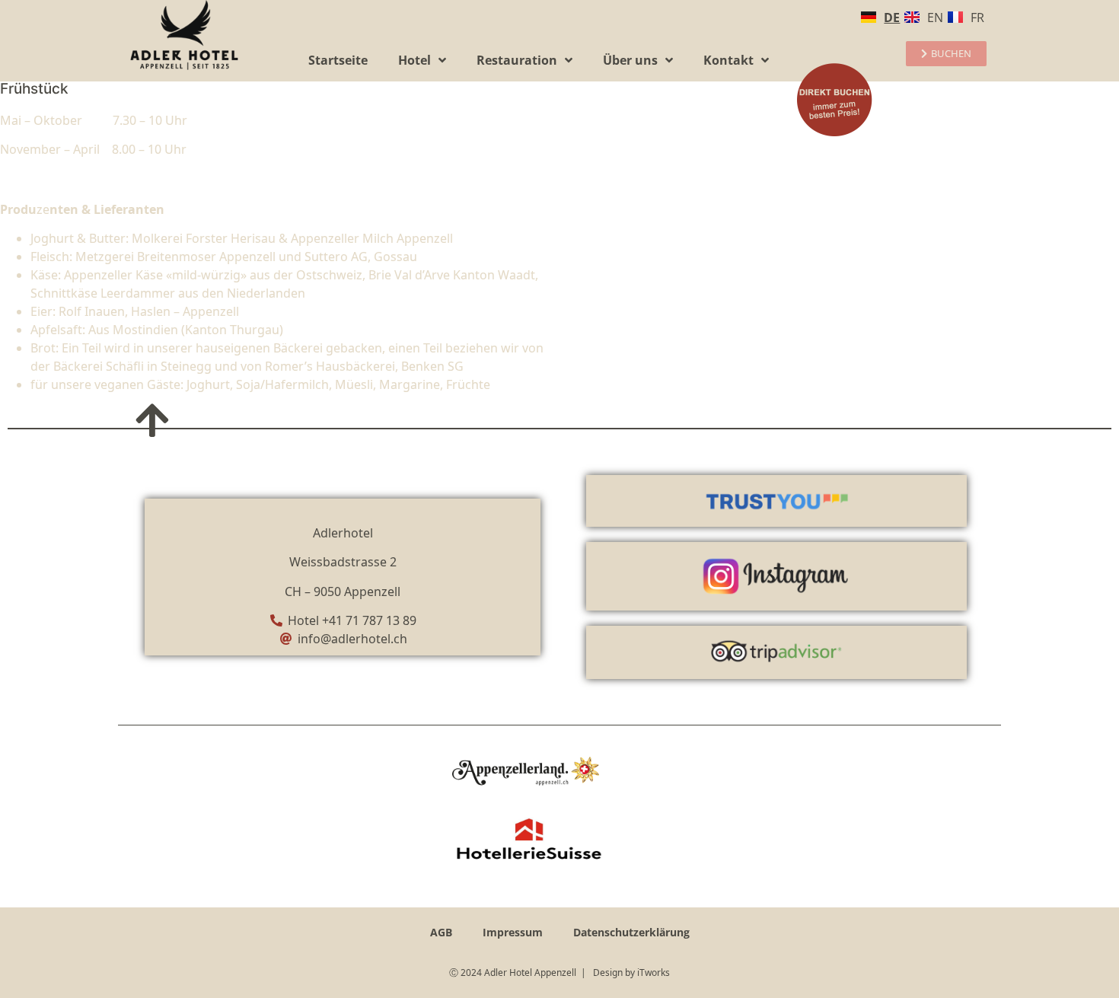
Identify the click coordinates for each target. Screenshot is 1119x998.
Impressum (513, 932)
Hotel (414, 60)
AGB (441, 932)
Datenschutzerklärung (631, 932)
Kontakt (728, 60)
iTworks (653, 972)
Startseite (338, 60)
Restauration (517, 60)
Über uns (630, 60)
